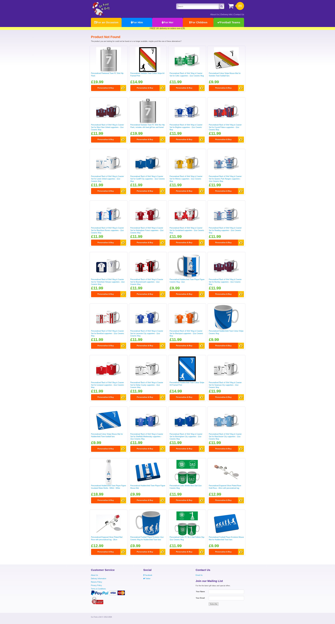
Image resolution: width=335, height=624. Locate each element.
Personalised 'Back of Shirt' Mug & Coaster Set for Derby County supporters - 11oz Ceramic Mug (146, 385)
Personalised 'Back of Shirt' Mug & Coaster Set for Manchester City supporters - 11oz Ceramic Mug (225, 436)
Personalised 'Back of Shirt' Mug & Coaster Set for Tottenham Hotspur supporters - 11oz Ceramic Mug (108, 281)
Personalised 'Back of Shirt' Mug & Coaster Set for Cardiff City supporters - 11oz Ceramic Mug (147, 178)
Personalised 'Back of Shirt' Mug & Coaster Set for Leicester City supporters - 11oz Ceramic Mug (146, 333)
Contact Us (239, 14)
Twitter (147, 579)
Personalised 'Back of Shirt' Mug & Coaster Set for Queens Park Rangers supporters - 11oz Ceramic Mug (225, 178)
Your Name (200, 592)
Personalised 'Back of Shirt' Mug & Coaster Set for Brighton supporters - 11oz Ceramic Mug (186, 127)
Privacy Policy (96, 585)
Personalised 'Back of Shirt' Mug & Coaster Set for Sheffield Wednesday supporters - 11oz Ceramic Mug (146, 436)
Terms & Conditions (98, 589)
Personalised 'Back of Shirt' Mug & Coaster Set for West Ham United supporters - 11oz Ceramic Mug (107, 127)
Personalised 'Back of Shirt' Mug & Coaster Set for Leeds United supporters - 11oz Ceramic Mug (107, 178)
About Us (214, 14)
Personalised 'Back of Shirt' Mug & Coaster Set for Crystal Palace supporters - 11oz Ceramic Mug (225, 127)
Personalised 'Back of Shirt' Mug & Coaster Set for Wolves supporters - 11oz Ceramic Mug (186, 178)
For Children (199, 22)
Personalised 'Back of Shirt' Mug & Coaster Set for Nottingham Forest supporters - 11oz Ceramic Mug (147, 230)
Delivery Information (98, 579)
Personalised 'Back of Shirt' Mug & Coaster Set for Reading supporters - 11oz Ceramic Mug (225, 230)
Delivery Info (226, 14)
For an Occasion (107, 22)
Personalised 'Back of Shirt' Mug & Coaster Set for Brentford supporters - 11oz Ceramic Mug (107, 333)
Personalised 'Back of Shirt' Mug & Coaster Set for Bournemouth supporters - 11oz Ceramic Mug (146, 281)
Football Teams (230, 22)
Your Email (200, 598)
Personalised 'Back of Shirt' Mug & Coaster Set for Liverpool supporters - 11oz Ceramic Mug (107, 385)
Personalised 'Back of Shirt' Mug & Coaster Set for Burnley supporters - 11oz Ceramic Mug (225, 281)
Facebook (148, 575)
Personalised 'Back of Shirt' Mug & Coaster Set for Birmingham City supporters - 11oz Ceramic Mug (186, 436)
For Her (168, 22)
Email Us (199, 575)
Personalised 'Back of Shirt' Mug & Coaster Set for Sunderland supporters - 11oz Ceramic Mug (187, 230)
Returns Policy (96, 582)
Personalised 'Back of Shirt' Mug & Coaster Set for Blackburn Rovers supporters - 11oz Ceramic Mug (107, 230)
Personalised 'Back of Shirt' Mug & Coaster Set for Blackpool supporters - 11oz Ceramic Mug (186, 333)
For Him (137, 22)
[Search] (221, 6)
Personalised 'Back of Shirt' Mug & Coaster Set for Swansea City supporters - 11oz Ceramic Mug (225, 385)
